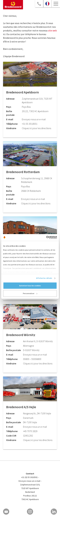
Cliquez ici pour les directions (36, 128)
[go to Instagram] (30, 511)
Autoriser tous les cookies (30, 286)
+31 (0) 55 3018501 (29, 477)
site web (52, 30)
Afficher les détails (44, 278)
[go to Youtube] (6, 511)
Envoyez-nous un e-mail (29, 481)
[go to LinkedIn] (54, 511)
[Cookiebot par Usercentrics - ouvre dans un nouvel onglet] (43, 237)
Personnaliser (28, 293)
